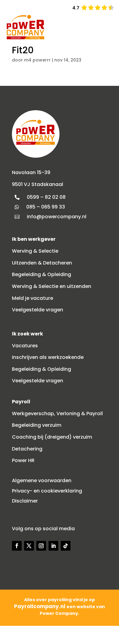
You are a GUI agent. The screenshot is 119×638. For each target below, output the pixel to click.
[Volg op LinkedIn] (53, 546)
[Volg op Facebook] (17, 546)
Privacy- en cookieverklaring (47, 490)
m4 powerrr (37, 60)
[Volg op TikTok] (65, 546)
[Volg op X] (29, 546)
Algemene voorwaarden (41, 480)
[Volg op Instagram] (41, 546)
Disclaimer (25, 500)
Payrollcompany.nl (40, 606)
